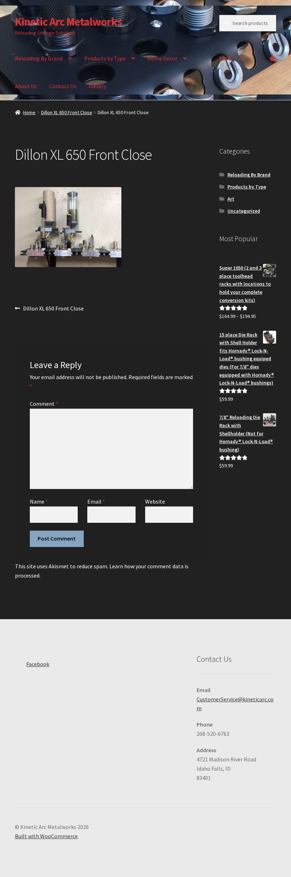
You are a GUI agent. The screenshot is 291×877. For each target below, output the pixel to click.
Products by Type (105, 58)
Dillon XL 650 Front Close (66, 112)
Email (96, 501)
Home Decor (162, 58)
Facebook (37, 664)
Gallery (97, 86)
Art (230, 199)
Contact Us (62, 86)
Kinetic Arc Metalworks (68, 22)
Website (155, 501)
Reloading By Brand (38, 58)
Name (39, 501)
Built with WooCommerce (46, 836)
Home (29, 112)
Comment (44, 403)
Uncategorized (243, 211)
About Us (26, 86)
